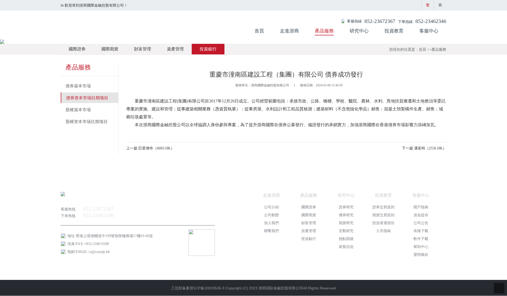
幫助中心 (421, 247)
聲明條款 (421, 255)
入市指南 (383, 231)
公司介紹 (271, 207)
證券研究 (346, 207)
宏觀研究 (346, 231)
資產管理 (175, 49)
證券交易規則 (383, 207)
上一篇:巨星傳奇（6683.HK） (150, 148)
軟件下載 (421, 239)
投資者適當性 (383, 223)
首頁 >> (425, 49)
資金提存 (421, 215)
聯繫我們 (271, 231)
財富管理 (142, 49)
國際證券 (77, 49)
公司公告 (421, 223)
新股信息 (346, 247)
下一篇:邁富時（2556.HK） (424, 148)
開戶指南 (421, 207)
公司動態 (271, 215)
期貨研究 (346, 223)
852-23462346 (430, 21)
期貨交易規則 (383, 215)
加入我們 (271, 223)
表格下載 (421, 231)
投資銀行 (208, 49)
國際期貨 (109, 49)
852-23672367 (379, 21)
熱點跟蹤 (346, 239)
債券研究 (346, 215)
